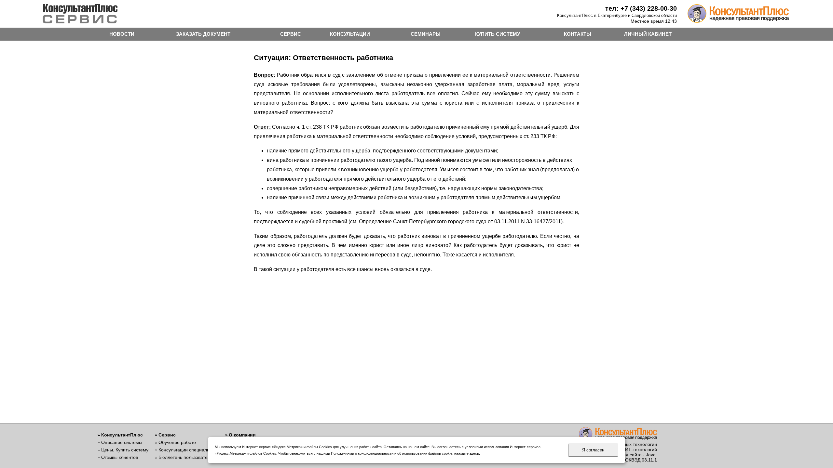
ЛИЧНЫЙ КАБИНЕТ (648, 34)
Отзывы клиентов (119, 457)
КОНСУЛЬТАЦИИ (350, 34)
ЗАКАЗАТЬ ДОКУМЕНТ (203, 34)
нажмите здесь (466, 453)
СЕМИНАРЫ (426, 34)
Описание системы (121, 442)
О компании (242, 434)
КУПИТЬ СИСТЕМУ (497, 34)
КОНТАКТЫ (577, 34)
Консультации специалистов (188, 449)
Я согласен (593, 450)
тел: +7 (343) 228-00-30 (641, 8)
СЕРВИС (290, 34)
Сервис (167, 434)
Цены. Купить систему (124, 449)
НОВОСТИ (121, 34)
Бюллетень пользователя (185, 457)
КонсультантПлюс (122, 434)
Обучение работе (177, 442)
